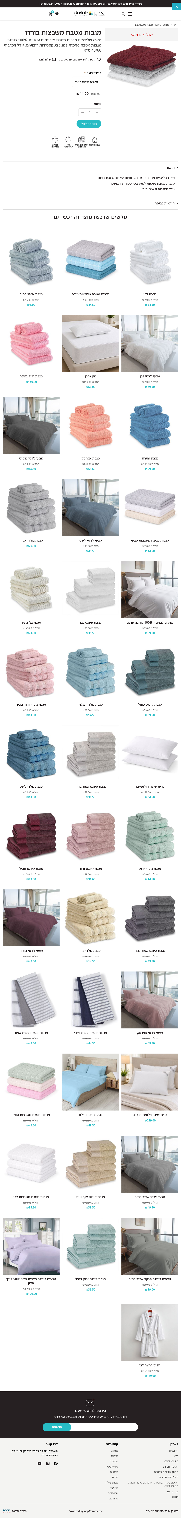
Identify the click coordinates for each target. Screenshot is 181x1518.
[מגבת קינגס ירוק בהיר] (90, 1246)
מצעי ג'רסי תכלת (90, 1115)
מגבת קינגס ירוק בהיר (90, 1279)
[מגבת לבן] (149, 261)
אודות (175, 1496)
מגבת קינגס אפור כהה (150, 951)
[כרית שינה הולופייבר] (149, 753)
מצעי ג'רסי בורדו (31, 951)
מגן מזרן (90, 376)
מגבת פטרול (149, 458)
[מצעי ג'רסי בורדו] (31, 917)
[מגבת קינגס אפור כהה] (149, 917)
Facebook (56, 1463)
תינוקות (113, 1488)
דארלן (174, 1444)
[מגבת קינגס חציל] (31, 835)
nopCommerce (93, 1511)
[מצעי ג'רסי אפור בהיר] (149, 1164)
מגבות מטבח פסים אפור (31, 1033)
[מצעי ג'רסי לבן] (149, 343)
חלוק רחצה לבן (149, 1365)
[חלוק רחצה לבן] (149, 1332)
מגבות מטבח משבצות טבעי (150, 540)
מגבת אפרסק (90, 458)
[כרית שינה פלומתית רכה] (149, 1082)
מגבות (114, 1456)
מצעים (114, 1450)
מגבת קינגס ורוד (90, 868)
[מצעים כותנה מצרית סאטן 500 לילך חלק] (31, 1246)
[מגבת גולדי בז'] (90, 917)
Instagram (47, 1463)
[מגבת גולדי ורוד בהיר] (31, 671)
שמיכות (114, 1461)
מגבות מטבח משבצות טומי (31, 1115)
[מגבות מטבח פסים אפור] (31, 999)
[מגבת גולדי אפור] (31, 507)
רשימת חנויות (170, 1466)
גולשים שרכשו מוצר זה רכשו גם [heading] (90, 216)
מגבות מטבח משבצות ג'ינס (90, 294)
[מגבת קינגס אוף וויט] (90, 1164)
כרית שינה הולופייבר (149, 786)
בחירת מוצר (94, 73)
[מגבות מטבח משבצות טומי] (31, 1082)
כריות (115, 1477)
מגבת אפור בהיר (31, 294)
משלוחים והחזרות (168, 1477)
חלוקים (114, 1472)
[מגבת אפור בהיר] (31, 261)
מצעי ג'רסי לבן (150, 376)
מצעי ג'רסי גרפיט (31, 458)
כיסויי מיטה (112, 1466)
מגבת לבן (150, 294)
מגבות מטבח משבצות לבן (31, 1197)
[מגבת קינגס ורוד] (90, 835)
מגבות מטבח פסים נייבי (90, 1033)
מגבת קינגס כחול (150, 704)
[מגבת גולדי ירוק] (149, 835)
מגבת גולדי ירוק (150, 868)
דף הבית (173, 1450)
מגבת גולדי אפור (31, 540)
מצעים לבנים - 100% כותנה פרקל (150, 622)
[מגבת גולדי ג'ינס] (31, 753)
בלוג (176, 1456)
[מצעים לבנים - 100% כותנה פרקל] (149, 589)
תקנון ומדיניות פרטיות (166, 1472)
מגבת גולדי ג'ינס (31, 786)
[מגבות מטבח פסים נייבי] (90, 999)
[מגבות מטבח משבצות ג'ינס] (90, 261)
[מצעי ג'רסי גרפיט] (31, 425)
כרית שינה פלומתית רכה (150, 1115)
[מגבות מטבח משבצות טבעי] (149, 507)
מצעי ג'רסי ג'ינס (90, 540)
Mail (39, 1463)
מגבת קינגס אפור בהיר (90, 786)
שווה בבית (112, 1498)
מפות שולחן (111, 1482)
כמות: (97, 104)
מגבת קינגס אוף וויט (90, 1197)
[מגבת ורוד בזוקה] (31, 343)
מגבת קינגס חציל (31, 868)
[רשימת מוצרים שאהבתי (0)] (57, 14)
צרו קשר (52, 1444)
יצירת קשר (172, 1491)
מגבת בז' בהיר (31, 622)
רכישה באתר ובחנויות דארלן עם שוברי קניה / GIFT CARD (153, 1484)
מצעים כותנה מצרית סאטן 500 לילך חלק (31, 1281)
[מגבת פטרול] (149, 425)
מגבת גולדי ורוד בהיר (31, 704)
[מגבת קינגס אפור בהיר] (90, 753)
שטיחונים (113, 1493)
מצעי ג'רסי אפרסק (150, 1033)
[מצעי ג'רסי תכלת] (90, 1082)
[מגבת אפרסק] (90, 425)
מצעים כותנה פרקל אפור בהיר (150, 1279)
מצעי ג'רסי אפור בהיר (150, 1197)
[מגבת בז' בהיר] (31, 589)
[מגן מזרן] (90, 343)
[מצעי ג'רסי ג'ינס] (90, 507)
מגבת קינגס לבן (90, 622)
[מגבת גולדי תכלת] (90, 671)
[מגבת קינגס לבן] (90, 589)
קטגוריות (112, 1444)
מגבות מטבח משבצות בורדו (63, 32)
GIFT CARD (171, 1461)
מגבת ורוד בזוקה (31, 376)
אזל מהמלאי (142, 34)
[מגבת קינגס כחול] (149, 671)
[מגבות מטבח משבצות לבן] (31, 1164)
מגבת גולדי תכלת (90, 704)
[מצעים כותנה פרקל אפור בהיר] (149, 1246)
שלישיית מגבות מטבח (86, 82)
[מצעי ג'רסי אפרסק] (149, 999)
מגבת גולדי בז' (91, 951)
